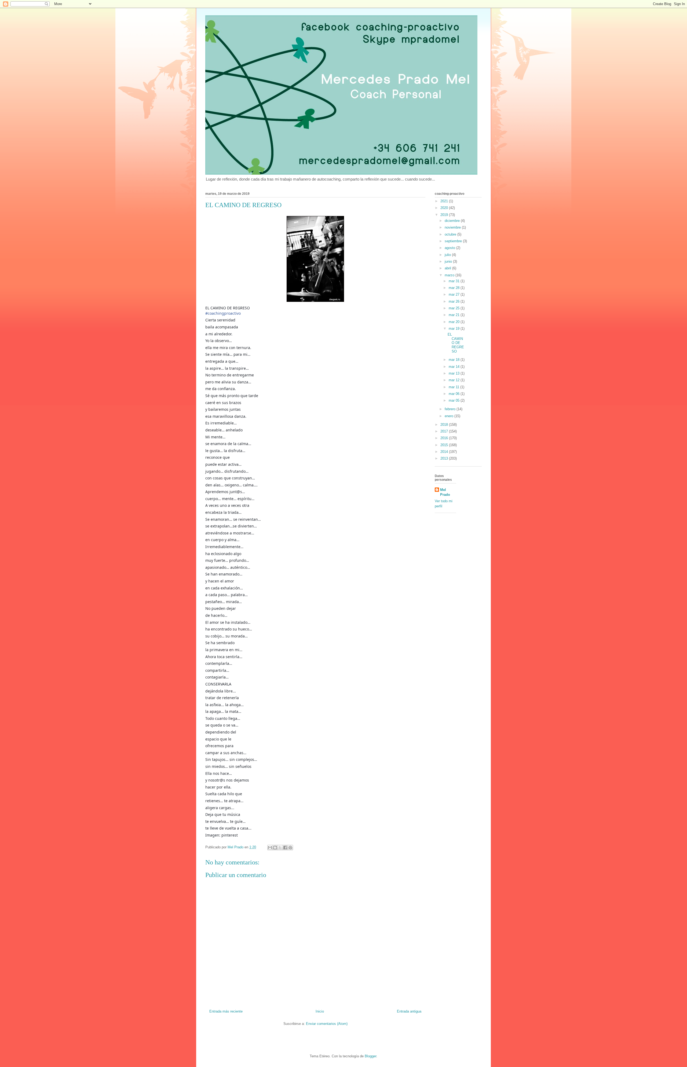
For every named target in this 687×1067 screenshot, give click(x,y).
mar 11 (454, 387)
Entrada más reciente (226, 1011)
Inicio (320, 1011)
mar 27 (455, 294)
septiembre (454, 241)
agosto (450, 248)
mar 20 (455, 322)
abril (448, 268)
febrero (450, 409)
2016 (444, 438)
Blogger (370, 1056)
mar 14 (455, 367)
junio (449, 261)
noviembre (453, 227)
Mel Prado (445, 492)
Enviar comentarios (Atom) (327, 1024)
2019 (444, 215)
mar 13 (455, 373)
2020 (444, 208)
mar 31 (455, 281)
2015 (444, 445)
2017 (444, 431)
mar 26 (455, 301)
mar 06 (455, 394)
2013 (444, 458)
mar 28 (455, 288)
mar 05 (455, 400)
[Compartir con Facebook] (285, 847)
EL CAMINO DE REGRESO (456, 342)
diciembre (453, 221)
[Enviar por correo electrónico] (270, 847)
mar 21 (455, 315)
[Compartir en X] (280, 847)
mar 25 (455, 308)
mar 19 (455, 329)
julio (448, 255)
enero (449, 416)
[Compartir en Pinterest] (290, 847)
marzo (450, 275)
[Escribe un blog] (275, 847)
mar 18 (455, 360)
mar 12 (455, 380)
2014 (444, 452)
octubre (451, 234)
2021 (444, 201)
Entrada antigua (409, 1011)
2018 (444, 425)
